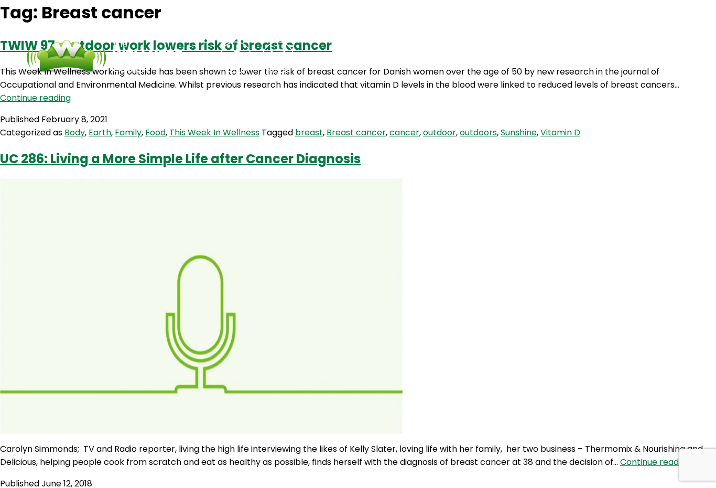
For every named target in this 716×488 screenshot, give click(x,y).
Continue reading (35, 98)
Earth (100, 132)
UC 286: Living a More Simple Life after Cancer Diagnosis (180, 158)
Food (155, 132)
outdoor (439, 132)
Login (500, 57)
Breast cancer (356, 132)
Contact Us (435, 57)
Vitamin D (560, 132)
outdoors (478, 132)
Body (74, 132)
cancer (404, 132)
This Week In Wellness (214, 132)
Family (128, 132)
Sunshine (519, 132)
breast (309, 132)
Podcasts (358, 57)
